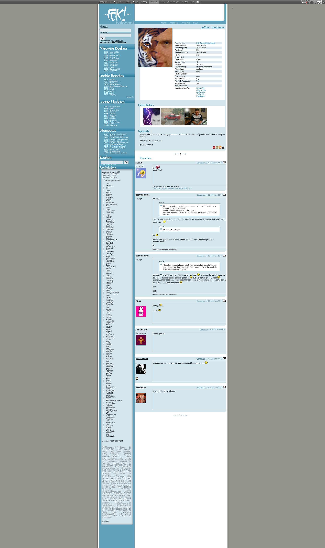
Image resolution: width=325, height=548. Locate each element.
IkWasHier (109, 279)
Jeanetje (109, 289)
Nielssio (108, 345)
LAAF (108, 307)
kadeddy (109, 299)
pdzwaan (109, 353)
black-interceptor (111, 204)
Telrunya (109, 409)
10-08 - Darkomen (110, 120)
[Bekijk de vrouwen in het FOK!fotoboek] (187, 23)
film (128, 2)
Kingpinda (109, 304)
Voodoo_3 (109, 426)
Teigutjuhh (109, 405)
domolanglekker (111, 240)
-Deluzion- (200, 94)
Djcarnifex (109, 234)
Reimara (109, 373)
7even (108, 190)
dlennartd (109, 236)
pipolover (109, 356)
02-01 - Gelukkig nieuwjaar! (113, 136)
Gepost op (201, 163)
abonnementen (173, 2)
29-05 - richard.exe (110, 62)
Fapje (108, 256)
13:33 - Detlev (109, 88)
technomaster (110, 402)
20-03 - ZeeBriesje (110, 71)
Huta (107, 275)
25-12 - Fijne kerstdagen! (113, 141)
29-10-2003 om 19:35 (214, 195)
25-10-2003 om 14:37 (214, 163)
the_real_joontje (111, 411)
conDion (109, 216)
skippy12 (109, 389)
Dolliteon (109, 238)
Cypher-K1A (110, 221)
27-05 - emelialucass (111, 64)
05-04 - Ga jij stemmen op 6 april (115, 153)
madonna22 (110, 321)
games (120, 2)
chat (162, 2)
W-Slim (108, 427)
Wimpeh (109, 433)
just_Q (108, 297)
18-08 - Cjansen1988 (111, 52)
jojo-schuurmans (111, 294)
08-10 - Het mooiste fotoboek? (115, 146)
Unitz (108, 421)
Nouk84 (108, 348)
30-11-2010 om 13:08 (217, 329)
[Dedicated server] (304, 2)
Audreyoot (200, 92)
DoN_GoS (109, 243)
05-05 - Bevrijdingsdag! (112, 151)
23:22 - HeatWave (110, 83)
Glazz (108, 265)
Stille (107, 399)
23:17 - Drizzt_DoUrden (112, 84)
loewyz (108, 314)
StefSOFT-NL (110, 397)
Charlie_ (109, 209)
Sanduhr (109, 383)
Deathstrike (110, 229)
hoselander (109, 273)
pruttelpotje (110, 358)
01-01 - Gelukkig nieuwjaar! (113, 144)
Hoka (108, 270)
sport (113, 2)
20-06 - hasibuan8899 (111, 59)
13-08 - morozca (110, 54)
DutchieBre (110, 251)
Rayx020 (109, 368)
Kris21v (108, 306)
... (116, 79)
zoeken (185, 2)
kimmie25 (109, 302)
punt (107, 361)
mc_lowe (109, 326)
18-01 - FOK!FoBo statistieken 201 (116, 139)
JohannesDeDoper (112, 292)
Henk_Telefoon (111, 267)
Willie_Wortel (110, 431)
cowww (108, 218)
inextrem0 (109, 282)
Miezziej (109, 331)
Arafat (108, 196)
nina (107, 346)
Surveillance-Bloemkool (114, 400)
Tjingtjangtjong (111, 414)
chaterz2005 (110, 211)
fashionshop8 (110, 258)
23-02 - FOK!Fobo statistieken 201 (116, 137)
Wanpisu (109, 429)
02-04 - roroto (109, 67)
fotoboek (153, 2)
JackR (108, 285)
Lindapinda (109, 311)
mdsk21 (108, 328)
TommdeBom (110, 417)
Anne (138, 301)
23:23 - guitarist (109, 79)
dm (192, 2)
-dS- (107, 187)
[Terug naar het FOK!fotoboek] (165, 23)
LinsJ (108, 312)
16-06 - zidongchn (110, 60)
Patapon (109, 351)
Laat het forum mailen (118, 42)
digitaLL (108, 233)
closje (108, 214)
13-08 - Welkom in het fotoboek (115, 134)
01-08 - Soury (109, 124)
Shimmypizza (110, 387)
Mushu (108, 339)
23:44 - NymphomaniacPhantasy (115, 86)
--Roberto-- (109, 185)
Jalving (108, 287)
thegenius (218, 27)
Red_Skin (109, 372)
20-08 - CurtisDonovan (112, 107)
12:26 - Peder (109, 90)
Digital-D (109, 231)
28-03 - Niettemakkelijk (112, 69)
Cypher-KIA (110, 223)
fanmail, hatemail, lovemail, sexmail (175, 188)
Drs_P (108, 245)
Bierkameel (110, 202)
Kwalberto (200, 96)
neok (107, 341)
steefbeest (109, 394)
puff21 (108, 360)
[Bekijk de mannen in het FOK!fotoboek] (175, 23)
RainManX (109, 365)
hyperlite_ (109, 277)
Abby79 (108, 192)
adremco (109, 194)
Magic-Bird (109, 323)
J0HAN (108, 284)
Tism (107, 412)
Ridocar (108, 375)
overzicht (130, 97)
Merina (108, 329)
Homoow (109, 272)
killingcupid (109, 301)
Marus (108, 324)
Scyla (108, 385)
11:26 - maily (108, 93)
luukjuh (108, 317)
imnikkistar (109, 280)
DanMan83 (109, 228)
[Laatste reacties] (117, 78)
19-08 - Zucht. (109, 108)
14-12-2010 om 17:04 (214, 359)
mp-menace (110, 338)
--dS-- (108, 184)
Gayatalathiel (110, 262)
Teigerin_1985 (110, 404)
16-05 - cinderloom (110, 66)
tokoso (108, 416)
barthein (108, 199)
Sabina (108, 382)
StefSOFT (109, 395)
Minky (108, 333)
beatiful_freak (142, 195)
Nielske (108, 343)
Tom (189, 188)
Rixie (107, 377)
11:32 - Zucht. (109, 91)
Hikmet (108, 268)
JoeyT (108, 290)
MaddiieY (109, 319)
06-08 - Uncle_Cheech (112, 55)
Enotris (108, 253)
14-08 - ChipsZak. (110, 115)
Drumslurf (109, 248)
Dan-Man (109, 226)
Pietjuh (108, 355)
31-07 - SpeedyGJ (110, 125)
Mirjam (139, 163)
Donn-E (108, 241)
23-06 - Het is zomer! (111, 149)
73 (106, 189)
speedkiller (109, 392)
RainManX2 (110, 367)
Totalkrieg (109, 419)
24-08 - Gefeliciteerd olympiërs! (115, 148)
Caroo (108, 207)
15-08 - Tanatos (109, 113)
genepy (108, 263)
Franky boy (156, 188)
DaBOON (109, 224)
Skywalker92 (110, 390)
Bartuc (108, 201)
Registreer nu (117, 41)
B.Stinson (109, 197)
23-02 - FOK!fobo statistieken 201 (116, 143)
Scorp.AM (200, 88)
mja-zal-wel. (110, 334)
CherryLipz (109, 212)
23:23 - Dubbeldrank (111, 81)
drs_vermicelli (110, 246)
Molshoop (109, 336)
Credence (109, 219)
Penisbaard (141, 330)
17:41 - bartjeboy (110, 95)
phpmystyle (201, 90)
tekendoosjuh (110, 407)
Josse (108, 295)
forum (135, 2)
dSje (107, 250)
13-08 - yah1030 (109, 117)
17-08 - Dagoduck (110, 112)
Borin (107, 206)
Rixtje (108, 378)
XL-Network (110, 436)
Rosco (108, 380)
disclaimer (105, 521)
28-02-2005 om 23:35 (214, 301)
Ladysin (108, 309)
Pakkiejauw (110, 350)
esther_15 (109, 255)
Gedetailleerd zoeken (108, 165)
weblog (144, 2)
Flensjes (109, 260)
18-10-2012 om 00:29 (214, 387)
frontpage (103, 2)
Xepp (107, 434)
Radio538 (109, 363)
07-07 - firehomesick (111, 57)
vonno (108, 424)
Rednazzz (109, 370)
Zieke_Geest (142, 358)
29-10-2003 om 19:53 (214, 256)
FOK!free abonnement (205, 43)
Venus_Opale (110, 422)
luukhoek (109, 316)
